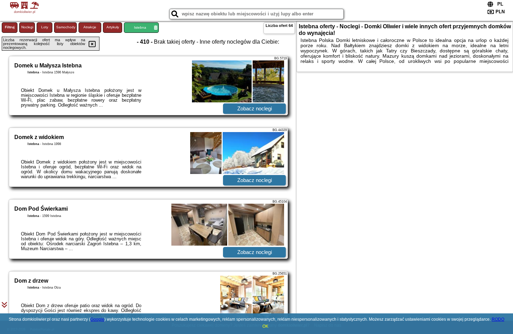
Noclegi (27, 27)
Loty (44, 27)
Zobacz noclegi (254, 108)
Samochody (65, 27)
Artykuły (112, 27)
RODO (498, 319)
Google (97, 319)
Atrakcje (89, 27)
